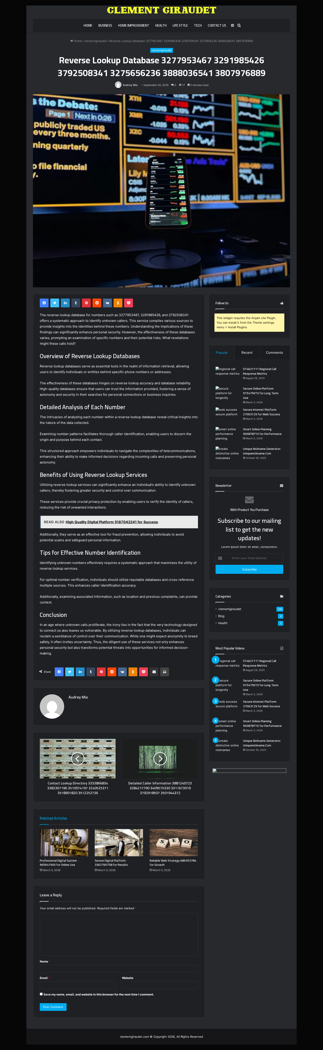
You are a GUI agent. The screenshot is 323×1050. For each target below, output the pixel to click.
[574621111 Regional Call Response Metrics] (228, 375)
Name (45, 961)
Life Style (180, 25)
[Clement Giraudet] (161, 10)
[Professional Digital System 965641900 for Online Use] (64, 842)
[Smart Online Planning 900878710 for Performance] (228, 435)
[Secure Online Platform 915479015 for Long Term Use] (228, 394)
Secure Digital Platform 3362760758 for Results (111, 863)
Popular (222, 352)
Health (161, 25)
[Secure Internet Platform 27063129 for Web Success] (228, 415)
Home (88, 25)
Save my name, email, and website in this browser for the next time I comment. (99, 994)
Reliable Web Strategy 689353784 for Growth (173, 863)
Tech (198, 25)
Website (127, 978)
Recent (246, 352)
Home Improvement (133, 25)
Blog (221, 616)
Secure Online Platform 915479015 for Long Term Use (260, 393)
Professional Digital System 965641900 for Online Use (58, 863)
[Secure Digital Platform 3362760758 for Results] (119, 842)
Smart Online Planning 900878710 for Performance (262, 431)
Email (45, 978)
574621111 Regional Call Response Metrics (259, 371)
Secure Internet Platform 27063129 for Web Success (261, 412)
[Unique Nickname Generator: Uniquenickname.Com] (228, 455)
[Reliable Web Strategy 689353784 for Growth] (174, 842)
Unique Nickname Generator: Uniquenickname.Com (262, 451)
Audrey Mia (130, 85)
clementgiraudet (95, 41)
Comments (274, 352)
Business (105, 25)
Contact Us (217, 25)
